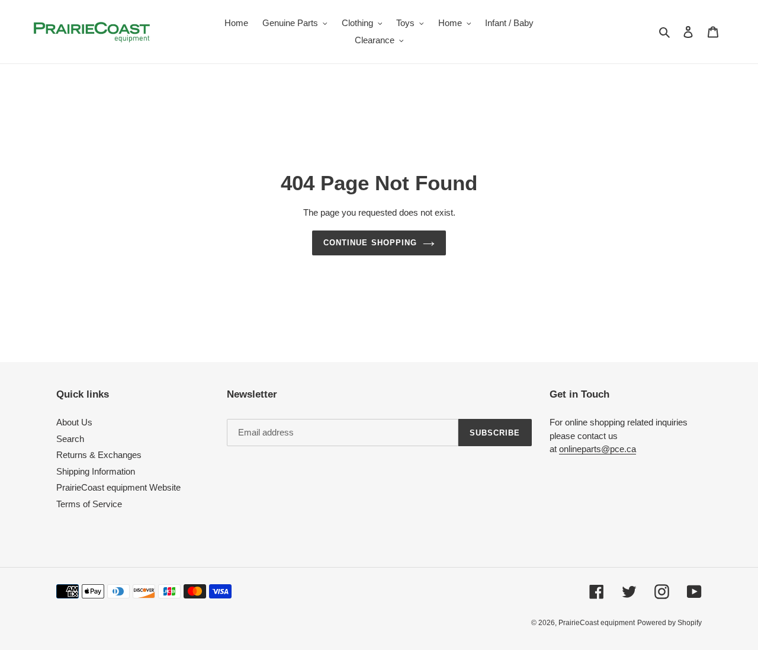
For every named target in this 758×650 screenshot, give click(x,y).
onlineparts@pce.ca (597, 449)
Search (70, 439)
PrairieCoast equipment (596, 623)
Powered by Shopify (669, 623)
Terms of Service (89, 504)
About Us (74, 422)
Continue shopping (370, 242)
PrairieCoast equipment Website (118, 487)
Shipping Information (95, 471)
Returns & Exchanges (99, 455)
